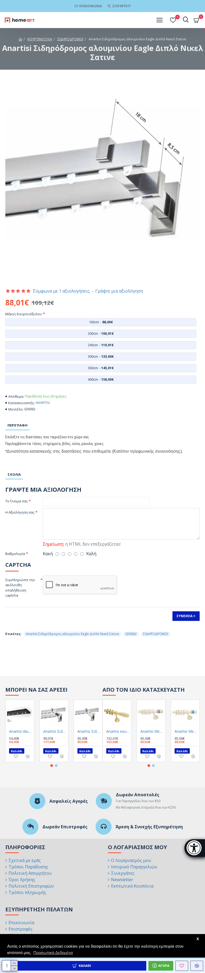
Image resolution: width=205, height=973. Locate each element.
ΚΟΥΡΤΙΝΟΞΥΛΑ (39, 39)
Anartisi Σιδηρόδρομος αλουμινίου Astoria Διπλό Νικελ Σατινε (55, 731)
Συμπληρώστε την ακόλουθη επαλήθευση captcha (20, 587)
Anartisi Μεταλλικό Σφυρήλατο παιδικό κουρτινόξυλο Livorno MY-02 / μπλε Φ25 (186, 731)
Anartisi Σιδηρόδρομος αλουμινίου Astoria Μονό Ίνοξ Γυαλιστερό (89, 731)
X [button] (197, 939)
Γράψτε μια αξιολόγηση (119, 291)
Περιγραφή (17, 425)
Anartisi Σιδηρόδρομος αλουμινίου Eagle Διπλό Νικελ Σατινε (72, 634)
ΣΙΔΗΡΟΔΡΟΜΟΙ (70, 39)
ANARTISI (43, 402)
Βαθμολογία (15, 553)
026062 (131, 634)
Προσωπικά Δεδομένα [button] (53, 952)
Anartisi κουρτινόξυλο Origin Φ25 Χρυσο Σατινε (118, 731)
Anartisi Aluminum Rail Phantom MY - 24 (21, 731)
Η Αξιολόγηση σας (19, 512)
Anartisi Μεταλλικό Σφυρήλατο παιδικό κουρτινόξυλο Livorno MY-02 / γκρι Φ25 (152, 731)
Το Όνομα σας (16, 501)
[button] (51, 765)
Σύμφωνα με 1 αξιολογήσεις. (61, 291)
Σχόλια (14, 474)
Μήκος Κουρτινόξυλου (23, 314)
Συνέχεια (184, 616)
